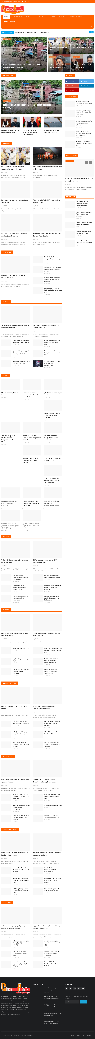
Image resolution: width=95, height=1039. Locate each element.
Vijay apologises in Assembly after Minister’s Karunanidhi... (20, 577)
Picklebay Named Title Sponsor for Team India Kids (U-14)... (31, 503)
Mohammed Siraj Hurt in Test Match (27, 32)
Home (6, 17)
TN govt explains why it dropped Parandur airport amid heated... (15, 326)
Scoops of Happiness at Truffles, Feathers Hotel (51, 889)
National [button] (30, 17)
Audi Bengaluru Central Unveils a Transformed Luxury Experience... (44, 781)
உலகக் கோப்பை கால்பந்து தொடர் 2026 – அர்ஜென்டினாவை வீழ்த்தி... (52, 503)
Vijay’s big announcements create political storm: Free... (21, 341)
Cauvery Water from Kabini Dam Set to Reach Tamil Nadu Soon (52, 964)
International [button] (16, 17)
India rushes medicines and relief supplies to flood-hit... (47, 168)
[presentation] (3, 54)
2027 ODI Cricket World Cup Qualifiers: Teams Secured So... (51, 438)
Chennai (6, 302)
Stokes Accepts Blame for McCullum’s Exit (52, 459)
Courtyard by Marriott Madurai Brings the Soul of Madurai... (21, 869)
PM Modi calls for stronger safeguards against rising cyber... (52, 259)
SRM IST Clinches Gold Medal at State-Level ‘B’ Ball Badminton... (52, 481)
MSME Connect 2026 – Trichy (21, 648)
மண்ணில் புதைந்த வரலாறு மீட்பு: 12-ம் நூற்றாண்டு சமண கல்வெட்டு (21, 943)
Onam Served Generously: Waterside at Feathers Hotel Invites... (14, 854)
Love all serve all (9, 683)
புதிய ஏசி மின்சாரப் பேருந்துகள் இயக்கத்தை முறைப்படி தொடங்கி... (21, 353)
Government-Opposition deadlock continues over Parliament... (51, 598)
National (6, 143)
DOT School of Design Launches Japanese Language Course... (12, 168)
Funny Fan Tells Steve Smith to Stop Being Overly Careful (32, 438)
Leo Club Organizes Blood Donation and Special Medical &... (52, 723)
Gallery (79, 1035)
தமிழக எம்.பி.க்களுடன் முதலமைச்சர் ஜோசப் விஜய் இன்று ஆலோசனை (20, 964)
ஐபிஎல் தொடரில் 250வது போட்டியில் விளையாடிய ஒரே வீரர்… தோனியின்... (83, 133)
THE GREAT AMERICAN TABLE (53, 805)
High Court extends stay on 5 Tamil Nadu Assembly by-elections (53, 279)
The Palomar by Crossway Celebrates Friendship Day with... (21, 880)
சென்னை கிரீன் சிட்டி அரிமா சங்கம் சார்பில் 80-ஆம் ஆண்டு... (21, 722)
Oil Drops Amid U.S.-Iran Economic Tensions (52, 131)
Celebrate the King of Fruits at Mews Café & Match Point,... (52, 880)
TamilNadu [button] (41, 17)
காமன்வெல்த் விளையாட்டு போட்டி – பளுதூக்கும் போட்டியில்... (9, 503)
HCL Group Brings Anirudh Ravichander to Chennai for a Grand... (21, 890)
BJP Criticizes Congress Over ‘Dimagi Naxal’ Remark (52, 576)
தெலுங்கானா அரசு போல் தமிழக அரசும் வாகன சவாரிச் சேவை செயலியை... (52, 269)
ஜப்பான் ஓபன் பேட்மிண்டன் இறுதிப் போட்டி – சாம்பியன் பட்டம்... (31, 526)
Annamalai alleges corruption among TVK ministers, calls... (19, 587)
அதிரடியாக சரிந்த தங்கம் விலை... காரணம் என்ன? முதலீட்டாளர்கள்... (51, 671)
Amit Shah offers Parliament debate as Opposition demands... (52, 587)
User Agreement (87, 1035)
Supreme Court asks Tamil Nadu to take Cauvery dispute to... (53, 290)
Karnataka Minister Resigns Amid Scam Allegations (14, 201)
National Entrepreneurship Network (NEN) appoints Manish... (15, 781)
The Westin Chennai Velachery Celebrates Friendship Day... (50, 869)
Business (6, 610)
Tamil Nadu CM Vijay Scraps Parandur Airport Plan (21, 362)
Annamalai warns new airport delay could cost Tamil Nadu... (53, 342)
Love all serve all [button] (76, 17)
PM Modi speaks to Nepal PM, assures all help (10, 131)
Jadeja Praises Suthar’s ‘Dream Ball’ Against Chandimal (52, 415)
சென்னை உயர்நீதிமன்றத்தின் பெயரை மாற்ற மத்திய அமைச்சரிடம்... (20, 598)
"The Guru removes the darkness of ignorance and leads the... (21, 744)
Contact (73, 1035)
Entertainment (10, 21)
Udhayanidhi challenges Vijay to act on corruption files (14, 561)
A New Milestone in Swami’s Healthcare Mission (52, 733)
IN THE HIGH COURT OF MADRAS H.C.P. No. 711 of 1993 (84, 143)
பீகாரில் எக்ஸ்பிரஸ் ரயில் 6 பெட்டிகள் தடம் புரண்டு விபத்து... (84, 102)
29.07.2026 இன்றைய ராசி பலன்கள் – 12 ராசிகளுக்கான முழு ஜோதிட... (52, 744)
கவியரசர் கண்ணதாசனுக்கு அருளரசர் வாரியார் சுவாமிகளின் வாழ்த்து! (13, 927)
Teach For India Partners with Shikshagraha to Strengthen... (21, 807)
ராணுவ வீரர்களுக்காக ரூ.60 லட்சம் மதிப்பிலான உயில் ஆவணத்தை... (51, 953)
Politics (6, 537)
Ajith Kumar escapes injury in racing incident (53, 394)
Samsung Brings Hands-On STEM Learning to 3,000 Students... (21, 817)
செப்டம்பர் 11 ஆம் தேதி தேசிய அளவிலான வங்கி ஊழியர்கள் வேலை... (14, 235)
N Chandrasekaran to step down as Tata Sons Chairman (46, 634)
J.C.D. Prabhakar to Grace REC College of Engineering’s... (52, 363)
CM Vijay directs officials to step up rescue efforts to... (13, 277)
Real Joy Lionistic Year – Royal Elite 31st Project (15, 707)
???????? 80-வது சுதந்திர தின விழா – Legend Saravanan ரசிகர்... (45, 707)
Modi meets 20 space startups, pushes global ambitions (14, 634)
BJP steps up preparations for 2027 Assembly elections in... (45, 561)
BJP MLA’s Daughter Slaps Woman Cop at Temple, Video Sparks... (47, 235)
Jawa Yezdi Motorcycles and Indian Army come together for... (53, 650)
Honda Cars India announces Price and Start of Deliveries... (21, 671)
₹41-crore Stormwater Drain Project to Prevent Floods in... (46, 326)
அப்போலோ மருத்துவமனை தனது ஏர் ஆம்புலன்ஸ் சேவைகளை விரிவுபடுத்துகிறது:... (79, 180)
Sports (5, 375)
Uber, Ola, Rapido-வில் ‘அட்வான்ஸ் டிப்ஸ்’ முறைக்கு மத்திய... (20, 953)
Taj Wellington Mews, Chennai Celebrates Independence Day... (47, 854)
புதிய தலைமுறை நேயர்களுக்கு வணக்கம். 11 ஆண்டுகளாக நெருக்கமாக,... (84, 112)
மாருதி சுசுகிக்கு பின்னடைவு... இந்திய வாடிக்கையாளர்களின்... (21, 659)
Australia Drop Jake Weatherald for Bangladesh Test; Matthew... (8, 439)
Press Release (8, 756)
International (8, 76)
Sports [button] (52, 17)
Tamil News (7, 902)
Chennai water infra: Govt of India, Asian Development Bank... (52, 353)
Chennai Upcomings (10, 829)
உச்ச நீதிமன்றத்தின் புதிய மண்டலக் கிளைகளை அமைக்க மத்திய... (52, 943)
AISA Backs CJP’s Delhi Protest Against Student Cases (46, 201)
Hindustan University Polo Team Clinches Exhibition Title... (52, 796)
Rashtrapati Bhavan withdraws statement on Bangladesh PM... (31, 132)
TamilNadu (7, 252)
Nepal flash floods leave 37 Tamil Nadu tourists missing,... (84, 214)
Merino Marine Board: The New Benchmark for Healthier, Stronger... (52, 660)
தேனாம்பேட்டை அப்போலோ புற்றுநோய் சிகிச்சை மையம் (51, 816)
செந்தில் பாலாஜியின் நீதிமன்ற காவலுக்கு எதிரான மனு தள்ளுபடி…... (84, 123)
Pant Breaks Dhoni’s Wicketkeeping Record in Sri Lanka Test (31, 395)
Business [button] (62, 17)
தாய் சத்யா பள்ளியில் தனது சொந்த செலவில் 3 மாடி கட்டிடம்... (20, 734)
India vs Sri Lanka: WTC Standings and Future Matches (30, 460)
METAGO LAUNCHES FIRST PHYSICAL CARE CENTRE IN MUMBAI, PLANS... (21, 796)
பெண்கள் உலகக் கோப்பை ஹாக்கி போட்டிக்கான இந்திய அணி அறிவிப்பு (10, 526)
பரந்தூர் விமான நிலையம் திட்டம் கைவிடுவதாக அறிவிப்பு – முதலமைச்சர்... (47, 927)
